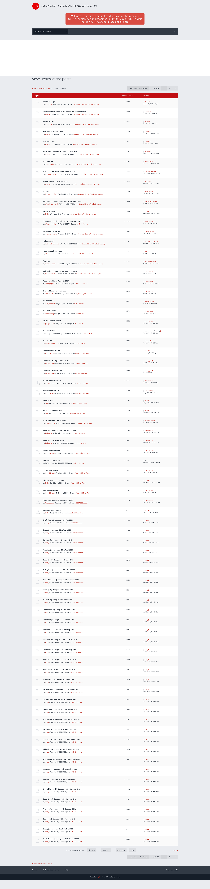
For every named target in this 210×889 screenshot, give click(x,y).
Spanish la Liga (49, 101)
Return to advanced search (43, 88)
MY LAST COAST (49, 341)
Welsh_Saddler (50, 224)
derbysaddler (50, 343)
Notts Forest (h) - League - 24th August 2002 (61, 839)
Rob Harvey (49, 294)
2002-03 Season (77, 523)
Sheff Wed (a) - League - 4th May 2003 (58, 520)
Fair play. (46, 261)
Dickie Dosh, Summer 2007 (53, 480)
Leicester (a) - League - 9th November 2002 (60, 769)
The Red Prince (50, 174)
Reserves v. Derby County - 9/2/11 (56, 360)
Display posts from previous (75, 850)
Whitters (48, 114)
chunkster (49, 104)
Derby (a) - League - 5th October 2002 (58, 829)
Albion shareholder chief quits (55, 181)
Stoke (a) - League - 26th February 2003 (58, 629)
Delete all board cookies (51, 870)
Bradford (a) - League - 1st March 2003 (58, 619)
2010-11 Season (82, 363)
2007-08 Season (82, 503)
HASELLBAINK (48, 121)
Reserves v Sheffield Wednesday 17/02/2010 (60, 430)
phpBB (99, 877)
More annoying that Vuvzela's (55, 420)
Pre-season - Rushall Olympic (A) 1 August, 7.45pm (63, 221)
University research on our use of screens (60, 271)
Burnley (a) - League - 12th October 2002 (59, 819)
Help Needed (48, 241)
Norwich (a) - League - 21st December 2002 (60, 709)
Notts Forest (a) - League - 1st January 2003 (60, 689)
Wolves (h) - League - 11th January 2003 (58, 679)
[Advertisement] (105, 58)
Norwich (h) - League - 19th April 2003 (58, 550)
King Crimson (50, 353)
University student (52, 244)
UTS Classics (79, 304)
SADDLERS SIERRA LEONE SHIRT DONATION (60, 151)
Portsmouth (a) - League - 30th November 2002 (61, 739)
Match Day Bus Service (52, 380)
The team (35, 870)
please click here (118, 21)
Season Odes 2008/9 (51, 470)
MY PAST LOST (49, 301)
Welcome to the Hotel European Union (59, 171)
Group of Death (49, 211)
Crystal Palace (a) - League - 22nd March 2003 (61, 580)
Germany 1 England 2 (51, 460)
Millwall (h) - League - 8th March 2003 (57, 600)
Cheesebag (49, 313)
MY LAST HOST (49, 331)
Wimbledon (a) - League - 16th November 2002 (61, 759)
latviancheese (50, 423)
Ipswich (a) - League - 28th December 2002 (59, 699)
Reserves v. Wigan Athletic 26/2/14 (56, 281)
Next (174, 850)
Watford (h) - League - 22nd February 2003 (60, 639)
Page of (155, 88)
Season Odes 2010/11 (51, 390)
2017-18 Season (82, 224)
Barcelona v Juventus (51, 231)
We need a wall (49, 141)
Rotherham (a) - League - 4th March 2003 (59, 610)
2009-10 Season (80, 433)
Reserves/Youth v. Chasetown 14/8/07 (58, 500)
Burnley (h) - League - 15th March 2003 (58, 590)
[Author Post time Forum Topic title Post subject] (104, 850)
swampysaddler (51, 264)
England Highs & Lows (84, 294)
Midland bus (49, 383)
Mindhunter (48, 161)
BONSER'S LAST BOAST (52, 321)
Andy (47, 523)
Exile (47, 214)
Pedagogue (49, 284)
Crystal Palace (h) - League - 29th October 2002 (61, 789)
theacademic (50, 274)
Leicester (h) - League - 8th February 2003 (59, 649)
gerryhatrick (49, 323)
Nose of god (48, 400)
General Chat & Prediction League (86, 104)
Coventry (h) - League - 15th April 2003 (58, 560)
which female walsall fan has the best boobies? (62, 201)
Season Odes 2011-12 (51, 350)
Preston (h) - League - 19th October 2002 (59, 809)
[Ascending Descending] (125, 850)
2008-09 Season (78, 463)
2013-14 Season (82, 284)
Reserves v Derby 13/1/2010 (53, 440)
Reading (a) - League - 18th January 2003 (59, 669)
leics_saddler (50, 304)
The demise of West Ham (53, 131)
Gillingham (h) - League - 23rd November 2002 (61, 749)
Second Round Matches (52, 410)
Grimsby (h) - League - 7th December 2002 (59, 729)
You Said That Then (82, 353)
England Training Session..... (54, 291)
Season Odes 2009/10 (51, 450)
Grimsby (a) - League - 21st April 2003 (57, 540)
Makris (45, 191)
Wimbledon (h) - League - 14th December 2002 (61, 719)
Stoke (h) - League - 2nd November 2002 (59, 779)
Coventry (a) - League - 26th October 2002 (59, 799)
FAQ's (67, 870)
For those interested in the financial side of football (64, 111)
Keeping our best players (53, 251)
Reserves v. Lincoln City (52, 370)
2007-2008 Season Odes (52, 490)
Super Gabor (50, 164)
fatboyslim (49, 433)
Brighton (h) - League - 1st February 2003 (59, 659)
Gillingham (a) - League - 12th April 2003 (59, 570)
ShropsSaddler (50, 194)
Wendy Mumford (51, 204)
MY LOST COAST (49, 311)
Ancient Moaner (51, 234)
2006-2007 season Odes (52, 510)
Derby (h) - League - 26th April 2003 (57, 530)
